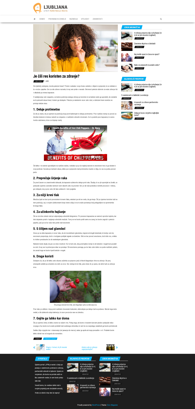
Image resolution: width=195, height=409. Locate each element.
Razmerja (73, 19)
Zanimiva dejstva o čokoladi (144, 43)
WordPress (96, 405)
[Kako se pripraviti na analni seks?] (126, 68)
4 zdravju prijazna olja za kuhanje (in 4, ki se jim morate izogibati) (148, 34)
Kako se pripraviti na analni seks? (147, 65)
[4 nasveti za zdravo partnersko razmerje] (126, 105)
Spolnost (85, 19)
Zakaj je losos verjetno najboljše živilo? (146, 114)
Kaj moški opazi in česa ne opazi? (146, 54)
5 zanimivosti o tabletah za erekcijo (134, 95)
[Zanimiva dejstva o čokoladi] (126, 47)
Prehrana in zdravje (57, 19)
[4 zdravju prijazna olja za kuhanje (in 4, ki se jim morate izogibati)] (126, 36)
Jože (47, 81)
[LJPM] (34, 19)
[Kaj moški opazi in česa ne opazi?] (126, 57)
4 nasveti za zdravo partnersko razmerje (146, 103)
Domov (42, 19)
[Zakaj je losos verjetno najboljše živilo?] (126, 116)
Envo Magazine (112, 405)
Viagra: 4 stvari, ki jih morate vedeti (56, 348)
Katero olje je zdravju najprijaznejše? (89, 348)
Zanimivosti (98, 19)
